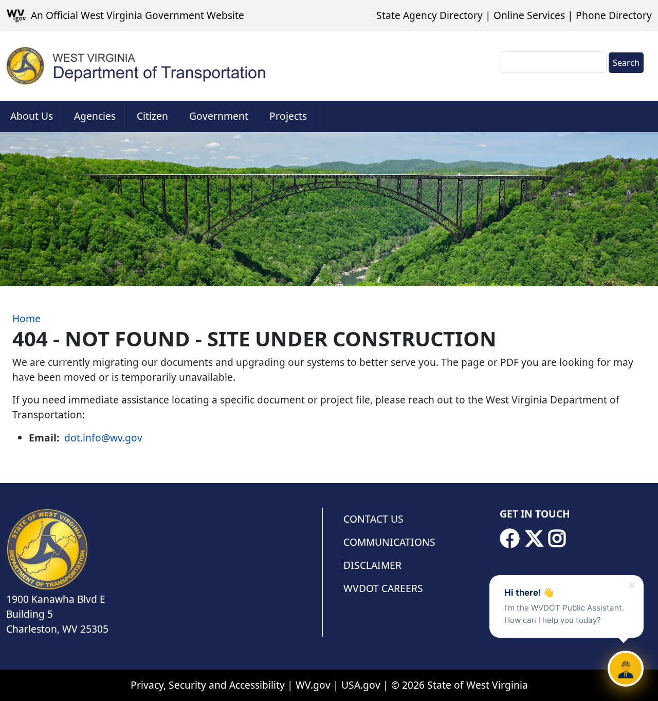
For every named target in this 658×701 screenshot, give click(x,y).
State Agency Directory (429, 15)
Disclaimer (372, 565)
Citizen (152, 116)
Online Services (529, 15)
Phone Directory (614, 15)
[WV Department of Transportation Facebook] (509, 539)
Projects (288, 116)
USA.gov (360, 685)
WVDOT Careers (383, 588)
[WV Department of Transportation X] (534, 539)
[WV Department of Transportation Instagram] (557, 539)
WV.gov (313, 685)
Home (26, 318)
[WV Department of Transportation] (136, 66)
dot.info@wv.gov (103, 438)
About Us (31, 116)
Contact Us (373, 519)
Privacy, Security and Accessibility (208, 685)
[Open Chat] (626, 669)
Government (218, 116)
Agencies (95, 116)
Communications (389, 542)
